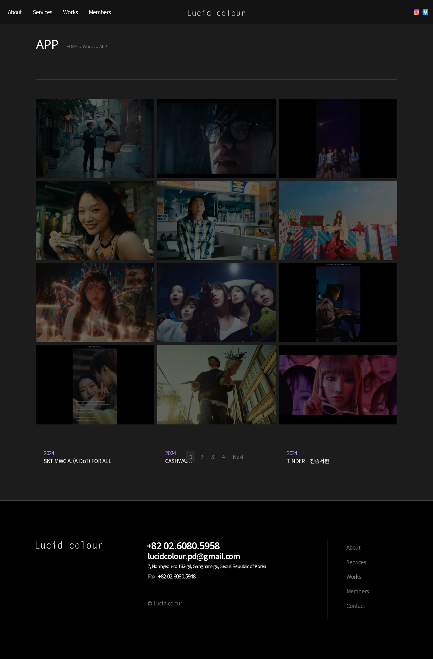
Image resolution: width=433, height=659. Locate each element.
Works (89, 46)
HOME (72, 46)
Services (356, 562)
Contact (355, 606)
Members (357, 591)
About (353, 547)
